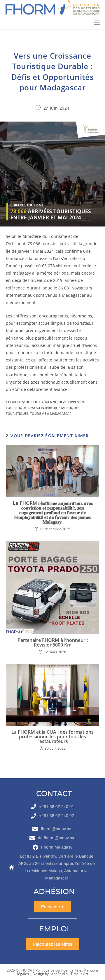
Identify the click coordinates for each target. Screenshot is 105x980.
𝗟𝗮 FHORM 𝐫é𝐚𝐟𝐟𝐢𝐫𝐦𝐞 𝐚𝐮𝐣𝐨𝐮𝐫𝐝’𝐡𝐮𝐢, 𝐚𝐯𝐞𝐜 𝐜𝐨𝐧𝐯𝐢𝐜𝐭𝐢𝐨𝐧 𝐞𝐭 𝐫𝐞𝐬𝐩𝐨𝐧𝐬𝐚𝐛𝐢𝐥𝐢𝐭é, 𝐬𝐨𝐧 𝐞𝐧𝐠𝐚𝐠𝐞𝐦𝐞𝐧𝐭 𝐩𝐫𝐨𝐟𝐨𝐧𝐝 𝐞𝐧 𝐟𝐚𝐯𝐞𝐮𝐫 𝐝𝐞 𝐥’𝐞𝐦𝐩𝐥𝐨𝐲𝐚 (53, 512)
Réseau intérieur (42, 407)
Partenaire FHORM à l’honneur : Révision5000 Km (53, 642)
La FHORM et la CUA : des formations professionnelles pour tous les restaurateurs (52, 737)
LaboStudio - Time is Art (69, 973)
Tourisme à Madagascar (50, 413)
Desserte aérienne (41, 402)
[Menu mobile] (97, 22)
